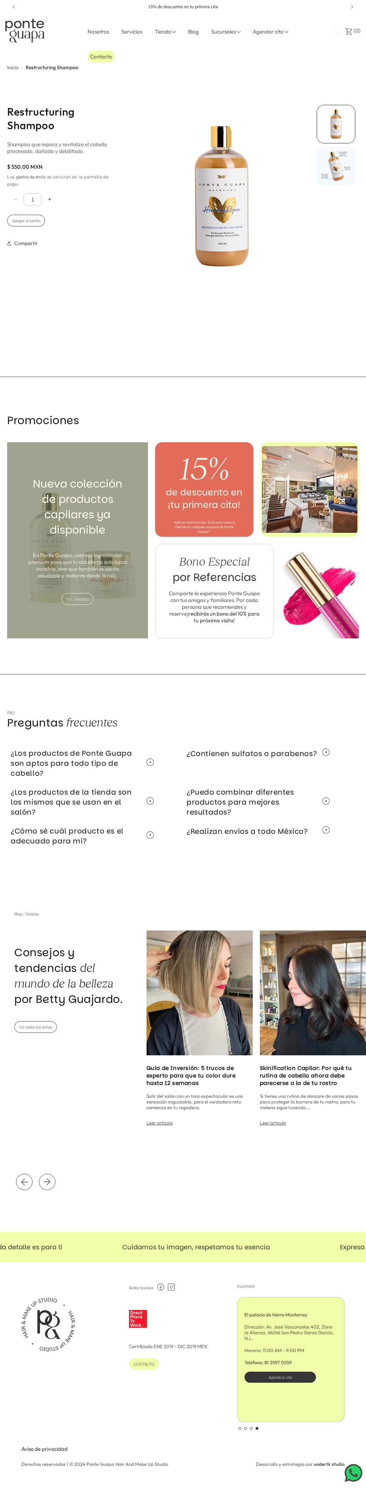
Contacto (101, 56)
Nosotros (98, 31)
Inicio (13, 67)
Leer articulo (160, 1123)
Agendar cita (268, 31)
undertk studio (329, 1464)
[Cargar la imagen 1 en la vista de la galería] (336, 124)
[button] (337, 31)
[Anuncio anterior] (14, 7)
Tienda (163, 31)
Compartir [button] (26, 243)
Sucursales (223, 31)
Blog (193, 31)
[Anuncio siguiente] (352, 7)
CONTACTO (144, 1364)
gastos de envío (31, 176)
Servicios (132, 31)
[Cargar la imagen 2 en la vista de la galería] (336, 166)
